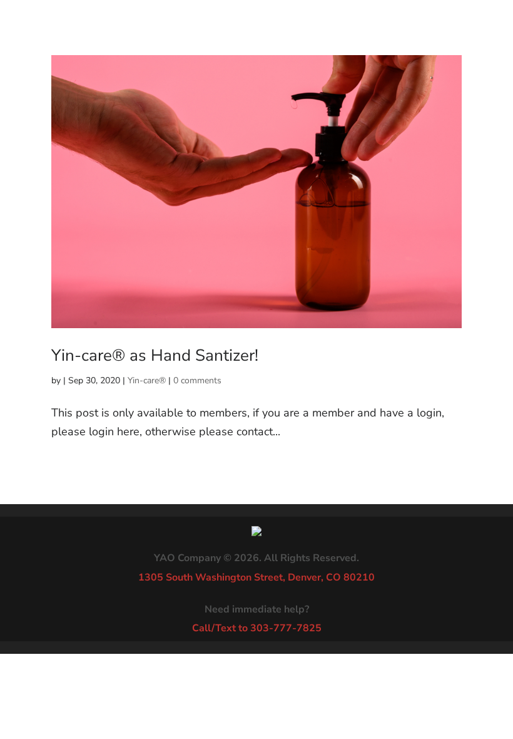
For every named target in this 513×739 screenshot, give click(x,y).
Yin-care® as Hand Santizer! (154, 355)
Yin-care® (147, 380)
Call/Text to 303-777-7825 (257, 628)
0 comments (197, 380)
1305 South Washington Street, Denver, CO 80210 (256, 577)
